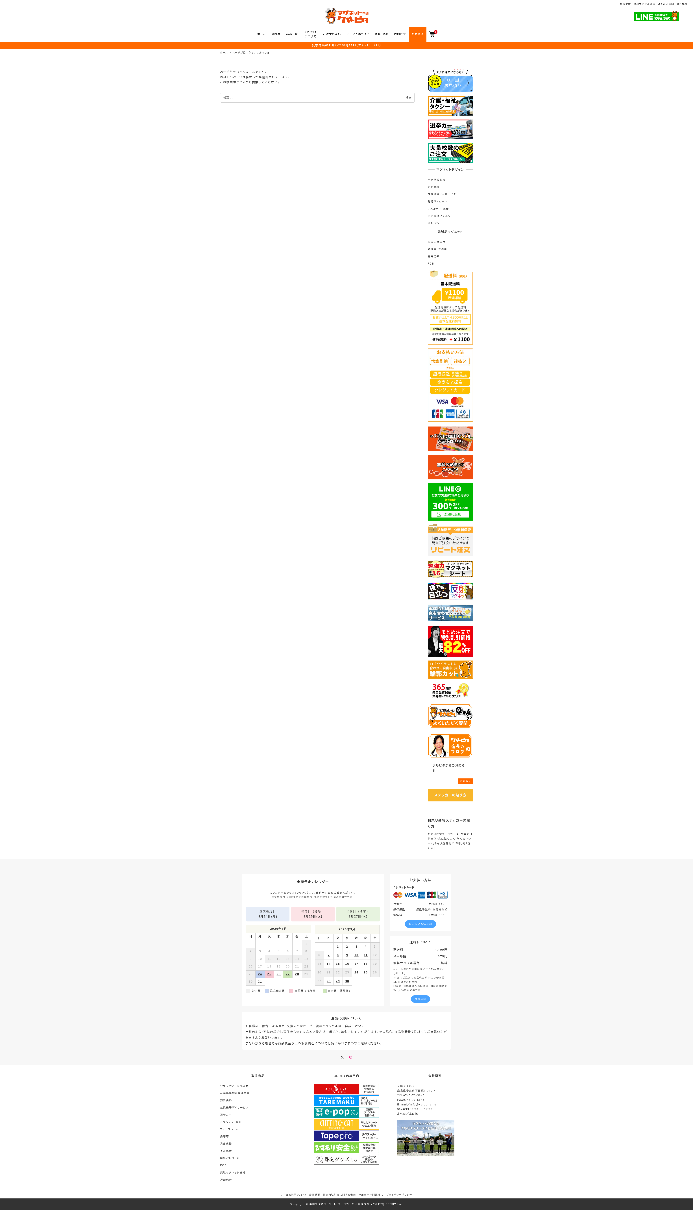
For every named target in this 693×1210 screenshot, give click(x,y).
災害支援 (226, 1143)
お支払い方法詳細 (420, 924)
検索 (408, 98)
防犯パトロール (438, 201)
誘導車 (224, 1136)
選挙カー (226, 1114)
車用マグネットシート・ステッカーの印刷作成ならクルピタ (346, 1204)
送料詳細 (420, 999)
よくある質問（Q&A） (294, 1194)
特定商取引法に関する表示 (339, 1194)
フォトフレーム (229, 1129)
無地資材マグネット (440, 216)
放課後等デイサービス (442, 194)
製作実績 (625, 4)
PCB (431, 263)
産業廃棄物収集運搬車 (235, 1093)
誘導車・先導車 (437, 249)
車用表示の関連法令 (371, 1194)
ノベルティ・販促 (438, 208)
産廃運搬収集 (436, 179)
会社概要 (682, 4)
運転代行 (434, 223)
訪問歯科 (434, 187)
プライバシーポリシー (399, 1194)
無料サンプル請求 (644, 4)
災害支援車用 (436, 242)
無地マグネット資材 (233, 1172)
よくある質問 (666, 4)
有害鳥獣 (434, 256)
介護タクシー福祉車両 (234, 1086)
